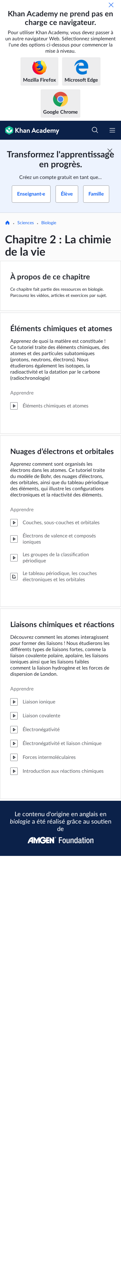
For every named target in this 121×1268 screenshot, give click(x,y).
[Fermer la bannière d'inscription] (110, 151)
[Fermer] (111, 5)
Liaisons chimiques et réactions (62, 625)
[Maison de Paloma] (7, 223)
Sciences (25, 223)
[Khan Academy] (29, 130)
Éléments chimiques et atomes (61, 329)
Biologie (48, 223)
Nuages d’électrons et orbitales (62, 452)
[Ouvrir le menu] (112, 130)
